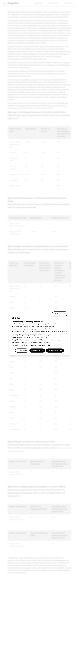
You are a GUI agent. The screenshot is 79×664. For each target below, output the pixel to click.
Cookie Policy (46, 345)
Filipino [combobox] (56, 313)
